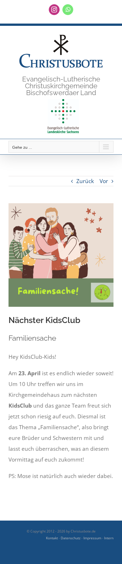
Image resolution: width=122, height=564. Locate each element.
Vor (104, 181)
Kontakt (52, 538)
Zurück (85, 181)
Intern (108, 538)
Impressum (92, 538)
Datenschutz (71, 538)
